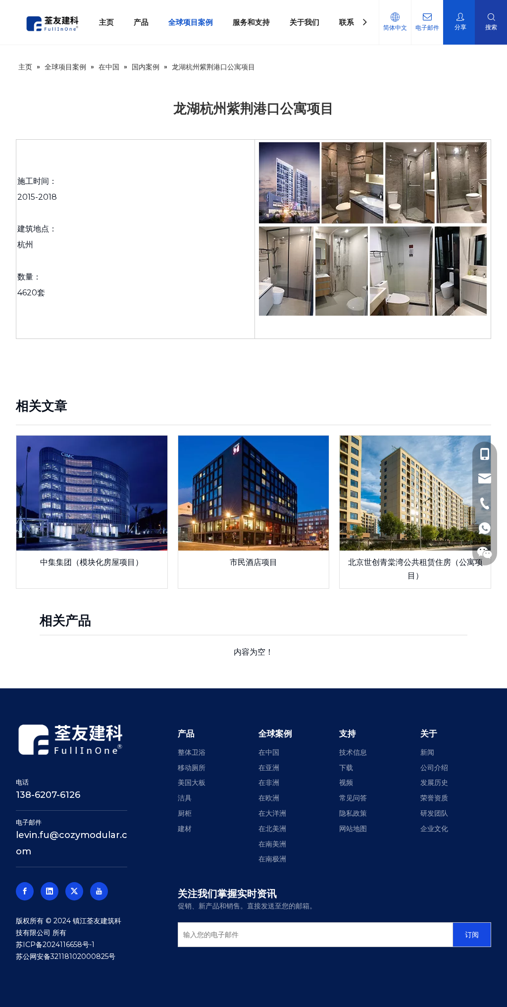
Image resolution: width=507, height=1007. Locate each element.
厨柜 (185, 813)
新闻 (427, 752)
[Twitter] (74, 891)
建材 (185, 828)
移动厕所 (191, 767)
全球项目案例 (190, 22)
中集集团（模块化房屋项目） (91, 562)
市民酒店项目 (253, 562)
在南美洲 (272, 843)
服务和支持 (251, 22)
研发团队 (434, 813)
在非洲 (268, 782)
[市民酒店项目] (253, 493)
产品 (141, 22)
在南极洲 (272, 858)
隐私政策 (353, 813)
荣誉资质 (434, 797)
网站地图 (353, 828)
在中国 (268, 752)
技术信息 (353, 752)
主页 (106, 22)
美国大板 (191, 782)
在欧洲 (268, 797)
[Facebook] (25, 891)
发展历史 (434, 782)
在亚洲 (268, 767)
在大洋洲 (272, 813)
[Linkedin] (49, 891)
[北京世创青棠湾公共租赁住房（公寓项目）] (415, 493)
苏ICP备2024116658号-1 (55, 944)
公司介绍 (434, 767)
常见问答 (353, 797)
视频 (346, 782)
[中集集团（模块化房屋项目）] (91, 493)
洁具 (185, 797)
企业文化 (434, 828)
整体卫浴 (191, 752)
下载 (346, 767)
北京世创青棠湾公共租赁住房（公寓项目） (415, 569)
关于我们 (304, 22)
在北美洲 (272, 828)
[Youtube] (99, 891)
